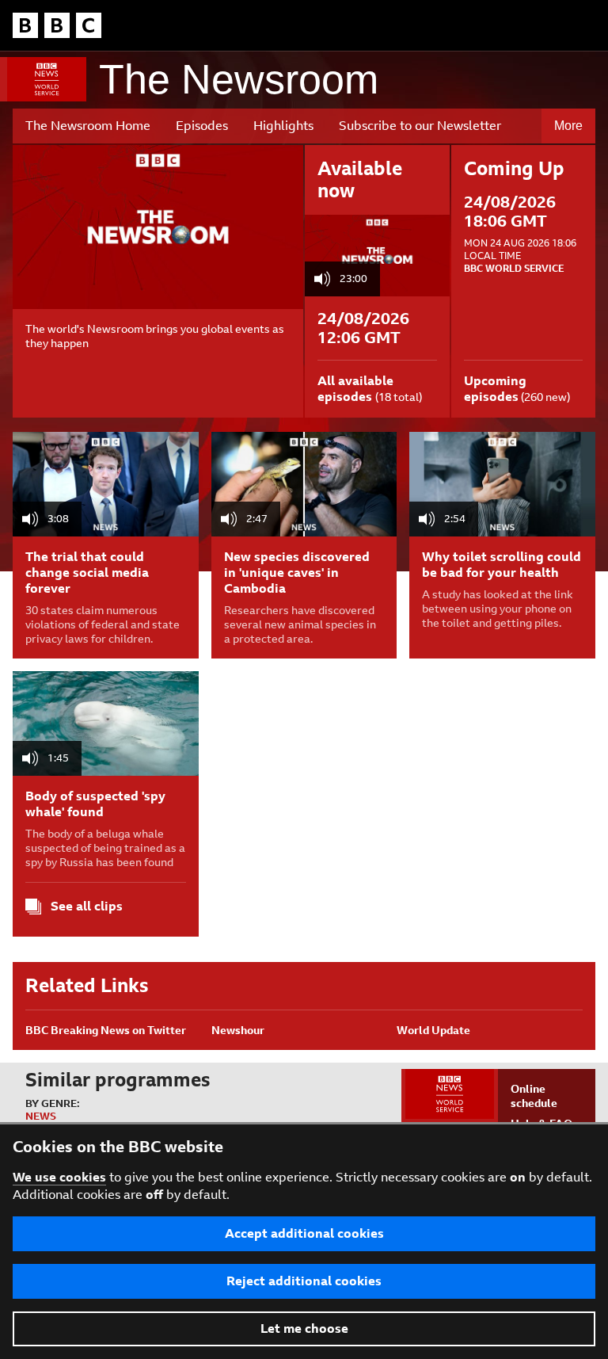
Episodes (202, 125)
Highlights (283, 125)
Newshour (237, 1030)
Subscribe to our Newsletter (420, 125)
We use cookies (59, 1177)
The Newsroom (238, 79)
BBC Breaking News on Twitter (105, 1030)
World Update (433, 1030)
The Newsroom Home (87, 125)
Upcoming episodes (495, 388)
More (568, 125)
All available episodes (355, 388)
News (40, 1116)
